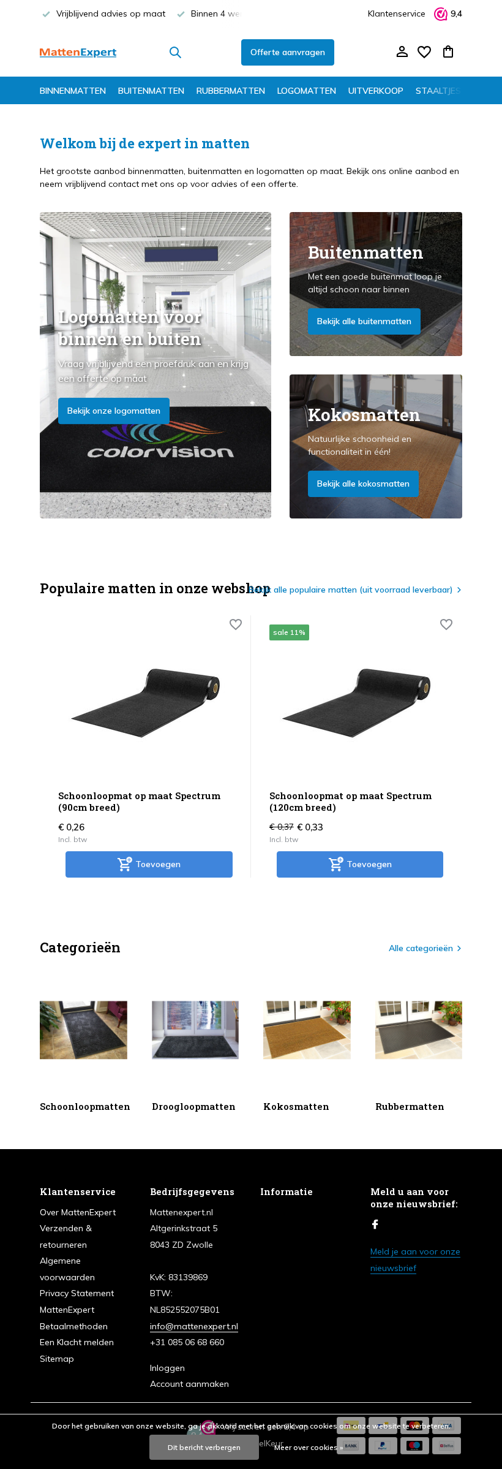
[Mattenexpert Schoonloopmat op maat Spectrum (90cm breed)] (145, 702)
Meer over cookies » (308, 1447)
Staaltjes (438, 90)
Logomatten (306, 90)
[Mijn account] (402, 52)
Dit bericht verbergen (204, 1447)
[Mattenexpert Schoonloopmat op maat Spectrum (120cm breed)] (356, 702)
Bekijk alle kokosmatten (363, 483)
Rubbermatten (231, 90)
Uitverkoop (375, 90)
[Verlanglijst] (424, 52)
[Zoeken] (175, 52)
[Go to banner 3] (376, 446)
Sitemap (57, 1358)
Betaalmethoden (74, 1326)
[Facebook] (375, 1225)
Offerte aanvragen (287, 52)
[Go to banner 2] (376, 284)
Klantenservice (396, 13)
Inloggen (167, 1367)
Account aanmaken (189, 1383)
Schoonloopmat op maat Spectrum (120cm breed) (350, 802)
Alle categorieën (421, 948)
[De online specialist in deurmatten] (78, 52)
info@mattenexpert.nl (194, 1326)
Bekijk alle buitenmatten (364, 321)
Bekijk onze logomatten (113, 410)
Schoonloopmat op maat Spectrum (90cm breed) (139, 802)
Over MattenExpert (78, 1212)
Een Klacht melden (77, 1342)
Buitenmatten (151, 90)
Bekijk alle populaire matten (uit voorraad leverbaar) (351, 589)
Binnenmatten (73, 90)
